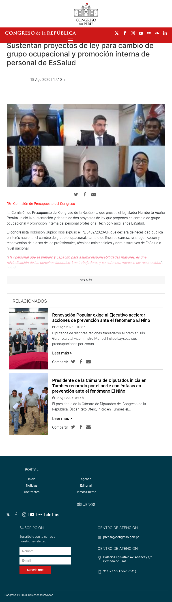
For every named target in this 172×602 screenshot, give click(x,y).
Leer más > (62, 353)
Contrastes (31, 492)
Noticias (31, 485)
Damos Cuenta (86, 492)
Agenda (86, 479)
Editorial (86, 485)
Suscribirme (35, 570)
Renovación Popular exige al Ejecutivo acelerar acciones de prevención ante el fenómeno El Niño (101, 317)
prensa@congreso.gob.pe (121, 537)
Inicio (31, 479)
